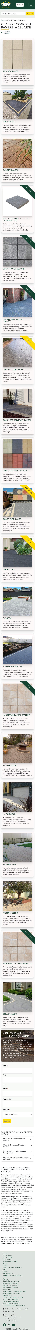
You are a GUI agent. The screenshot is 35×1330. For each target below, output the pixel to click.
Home (3, 20)
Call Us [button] (20, 5)
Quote (5, 1265)
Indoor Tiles (7, 1289)
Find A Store (7, 1255)
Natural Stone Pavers (10, 1285)
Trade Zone (7, 1259)
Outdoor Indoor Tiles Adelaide (14, 1305)
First (4, 1075)
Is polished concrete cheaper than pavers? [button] (14, 1152)
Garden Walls (7, 1295)
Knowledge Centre (10, 1261)
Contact (6, 1271)
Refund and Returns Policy (12, 1275)
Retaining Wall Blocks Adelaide (14, 1291)
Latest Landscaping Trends (13, 1297)
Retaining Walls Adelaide (12, 1293)
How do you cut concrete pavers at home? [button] (15, 1158)
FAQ (4, 1269)
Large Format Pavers (10, 1283)
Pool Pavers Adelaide (10, 1303)
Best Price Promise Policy (12, 1267)
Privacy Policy (8, 1273)
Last (4, 1084)
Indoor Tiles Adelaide (10, 1299)
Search (30, 13)
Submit (7, 1121)
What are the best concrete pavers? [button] (14, 1139)
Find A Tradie (7, 1257)
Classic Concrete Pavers (11, 1281)
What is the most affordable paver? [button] (14, 1146)
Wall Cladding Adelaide (11, 1301)
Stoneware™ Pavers (10, 1287)
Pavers (5, 1279)
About (5, 1263)
